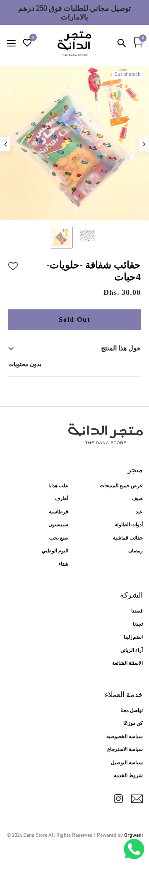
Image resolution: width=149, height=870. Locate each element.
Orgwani (133, 835)
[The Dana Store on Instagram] (118, 798)
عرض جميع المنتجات (121, 486)
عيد (139, 512)
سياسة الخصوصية (124, 736)
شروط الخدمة (128, 775)
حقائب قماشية (128, 538)
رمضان (135, 551)
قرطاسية (58, 512)
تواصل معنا (131, 710)
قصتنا (137, 611)
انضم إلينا (133, 637)
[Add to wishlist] (13, 265)
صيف (137, 498)
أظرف (61, 498)
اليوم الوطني (55, 551)
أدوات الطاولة (129, 524)
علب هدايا (58, 486)
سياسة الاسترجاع (125, 749)
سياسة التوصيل (127, 763)
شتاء (63, 564)
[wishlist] (27, 44)
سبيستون (58, 524)
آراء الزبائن (131, 650)
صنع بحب (58, 538)
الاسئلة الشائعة (127, 663)
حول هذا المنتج (121, 348)
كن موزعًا (133, 723)
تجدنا (138, 624)
